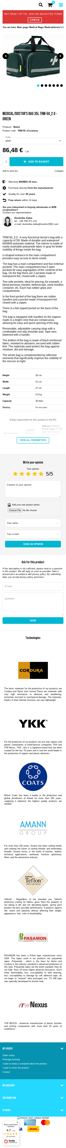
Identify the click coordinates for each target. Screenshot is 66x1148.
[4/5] (34, 474)
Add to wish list (10, 171)
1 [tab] (38, 85)
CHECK (35, 19)
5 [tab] (53, 85)
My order (8, 1048)
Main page (22, 27)
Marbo (16, 127)
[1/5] (15, 474)
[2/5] (21, 474)
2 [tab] (42, 85)
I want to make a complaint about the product (25, 1063)
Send (33, 620)
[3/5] (28, 474)
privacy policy (39, 574)
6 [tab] (57, 85)
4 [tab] (50, 85)
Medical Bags (36, 27)
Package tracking (11, 1059)
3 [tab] (46, 85)
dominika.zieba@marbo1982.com (40, 224)
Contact (6, 1072)
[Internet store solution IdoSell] (33, 1118)
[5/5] (41, 474)
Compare (59, 171)
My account (9, 1085)
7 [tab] (61, 85)
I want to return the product (16, 1067)
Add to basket (38, 161)
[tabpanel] (33, 56)
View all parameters (33, 440)
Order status (9, 1055)
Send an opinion (33, 544)
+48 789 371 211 (28, 221)
